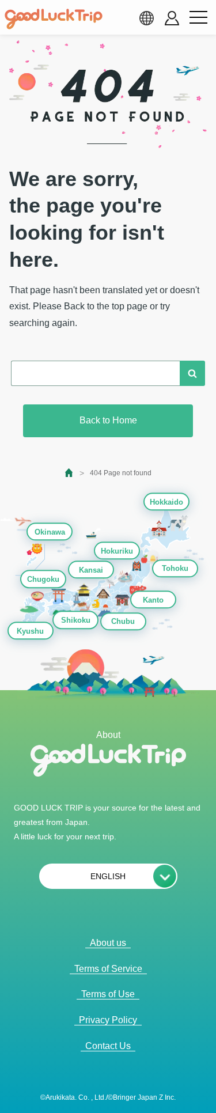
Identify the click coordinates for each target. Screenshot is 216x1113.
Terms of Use (108, 994)
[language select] (146, 18)
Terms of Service (108, 969)
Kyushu (30, 631)
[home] (54, 19)
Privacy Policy (108, 1020)
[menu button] (198, 18)
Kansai (91, 570)
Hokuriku (117, 551)
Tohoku (175, 569)
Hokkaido (166, 502)
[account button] (172, 18)
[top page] (69, 472)
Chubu (123, 622)
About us (108, 943)
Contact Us (108, 1046)
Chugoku (43, 580)
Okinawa (50, 532)
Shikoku (75, 620)
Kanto (153, 600)
